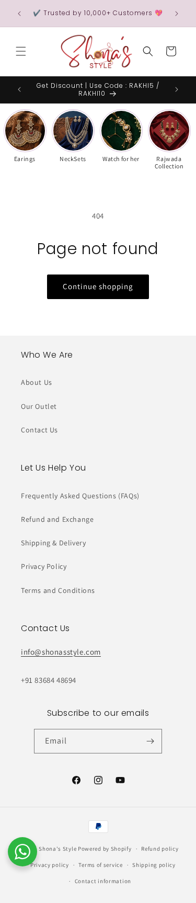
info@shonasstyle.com (61, 652)
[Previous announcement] (19, 13)
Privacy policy (49, 864)
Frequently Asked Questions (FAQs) (80, 495)
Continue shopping (98, 286)
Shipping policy (154, 864)
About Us (36, 382)
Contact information (103, 881)
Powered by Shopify (105, 848)
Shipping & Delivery (53, 542)
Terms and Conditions (58, 590)
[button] (20, 51)
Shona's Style (57, 848)
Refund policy (159, 848)
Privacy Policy (43, 566)
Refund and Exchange (57, 519)
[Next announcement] (176, 13)
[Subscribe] (150, 741)
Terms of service (100, 864)
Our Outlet (39, 406)
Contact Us (39, 430)
